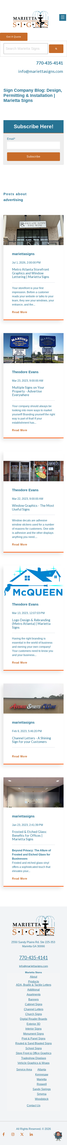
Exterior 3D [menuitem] (33, 1023)
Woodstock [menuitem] (41, 1098)
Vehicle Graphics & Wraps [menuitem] (33, 1063)
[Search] (56, 48)
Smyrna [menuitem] (41, 1094)
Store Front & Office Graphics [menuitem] (33, 1053)
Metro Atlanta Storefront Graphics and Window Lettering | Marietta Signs (30, 273)
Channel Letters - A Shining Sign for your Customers (31, 740)
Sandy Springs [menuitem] (42, 1089)
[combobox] (26, 48)
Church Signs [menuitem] (33, 1014)
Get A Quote (13, 36)
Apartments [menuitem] (34, 994)
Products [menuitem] (33, 981)
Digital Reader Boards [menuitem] (33, 1018)
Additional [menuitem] (33, 989)
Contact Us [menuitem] (33, 1105)
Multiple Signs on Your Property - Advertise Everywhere (28, 391)
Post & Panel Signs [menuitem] (33, 1038)
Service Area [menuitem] (24, 1069)
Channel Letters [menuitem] (33, 1009)
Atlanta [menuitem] (41, 1069)
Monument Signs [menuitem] (33, 1033)
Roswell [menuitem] (42, 1084)
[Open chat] (58, 1136)
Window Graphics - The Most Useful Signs (33, 507)
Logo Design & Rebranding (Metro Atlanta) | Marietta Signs (31, 623)
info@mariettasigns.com (40, 71)
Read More (19, 312)
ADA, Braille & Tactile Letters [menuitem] (33, 984)
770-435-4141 (33, 957)
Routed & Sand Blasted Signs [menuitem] (33, 1043)
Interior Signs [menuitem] (33, 1028)
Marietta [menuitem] (42, 1079)
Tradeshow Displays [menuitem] (33, 1058)
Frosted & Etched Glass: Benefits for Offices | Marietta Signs (29, 835)
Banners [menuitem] (33, 999)
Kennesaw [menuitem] (41, 1074)
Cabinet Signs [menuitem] (33, 1004)
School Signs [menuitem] (33, 1048)
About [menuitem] (33, 976)
